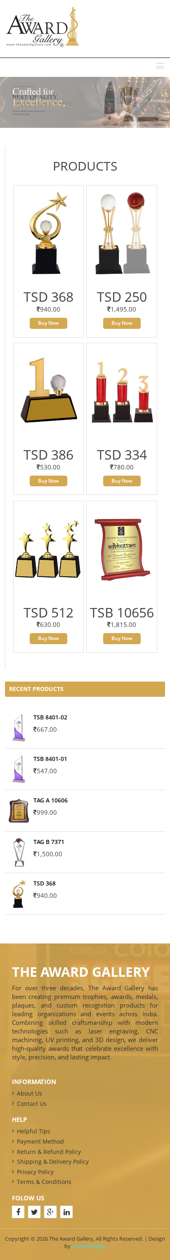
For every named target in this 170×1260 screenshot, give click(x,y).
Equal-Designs (89, 1246)
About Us (29, 1093)
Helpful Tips (33, 1131)
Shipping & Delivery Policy (53, 1161)
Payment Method (40, 1141)
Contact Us (32, 1103)
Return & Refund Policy (49, 1152)
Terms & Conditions (44, 1182)
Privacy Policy (35, 1172)
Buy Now (48, 322)
